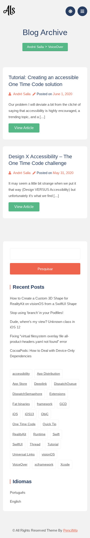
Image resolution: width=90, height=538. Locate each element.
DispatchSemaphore (27, 394)
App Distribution (48, 373)
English (15, 501)
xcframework (44, 464)
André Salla (21, 94)
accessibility (21, 373)
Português (17, 492)
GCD (63, 404)
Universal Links (23, 454)
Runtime (39, 434)
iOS (15, 414)
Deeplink (40, 383)
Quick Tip (49, 424)
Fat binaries (21, 404)
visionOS (48, 454)
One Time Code (24, 424)
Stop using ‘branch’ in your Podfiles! (36, 313)
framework (44, 404)
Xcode (65, 464)
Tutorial (53, 444)
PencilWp (70, 530)
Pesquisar (45, 269)
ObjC (44, 414)
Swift (56, 434)
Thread (35, 444)
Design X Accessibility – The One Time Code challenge (40, 160)
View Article (24, 128)
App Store (19, 383)
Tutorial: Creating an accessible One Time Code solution (43, 81)
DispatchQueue (65, 383)
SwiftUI (17, 444)
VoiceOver (19, 464)
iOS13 (29, 414)
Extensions (57, 394)
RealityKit (19, 434)
